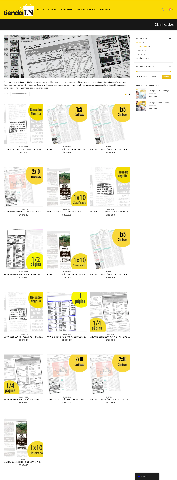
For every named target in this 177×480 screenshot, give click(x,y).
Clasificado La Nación (85, 10)
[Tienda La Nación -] (19, 10)
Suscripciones (141, 58)
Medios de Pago (66, 10)
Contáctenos (104, 10)
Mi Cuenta (52, 10)
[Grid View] (126, 94)
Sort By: (6, 94)
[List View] (129, 94)
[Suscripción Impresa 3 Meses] (141, 106)
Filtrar (166, 77)
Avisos (138, 43)
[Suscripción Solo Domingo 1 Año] (141, 94)
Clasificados (23, 147)
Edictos (141, 50)
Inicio (39, 10)
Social (140, 54)
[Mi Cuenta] (162, 9)
